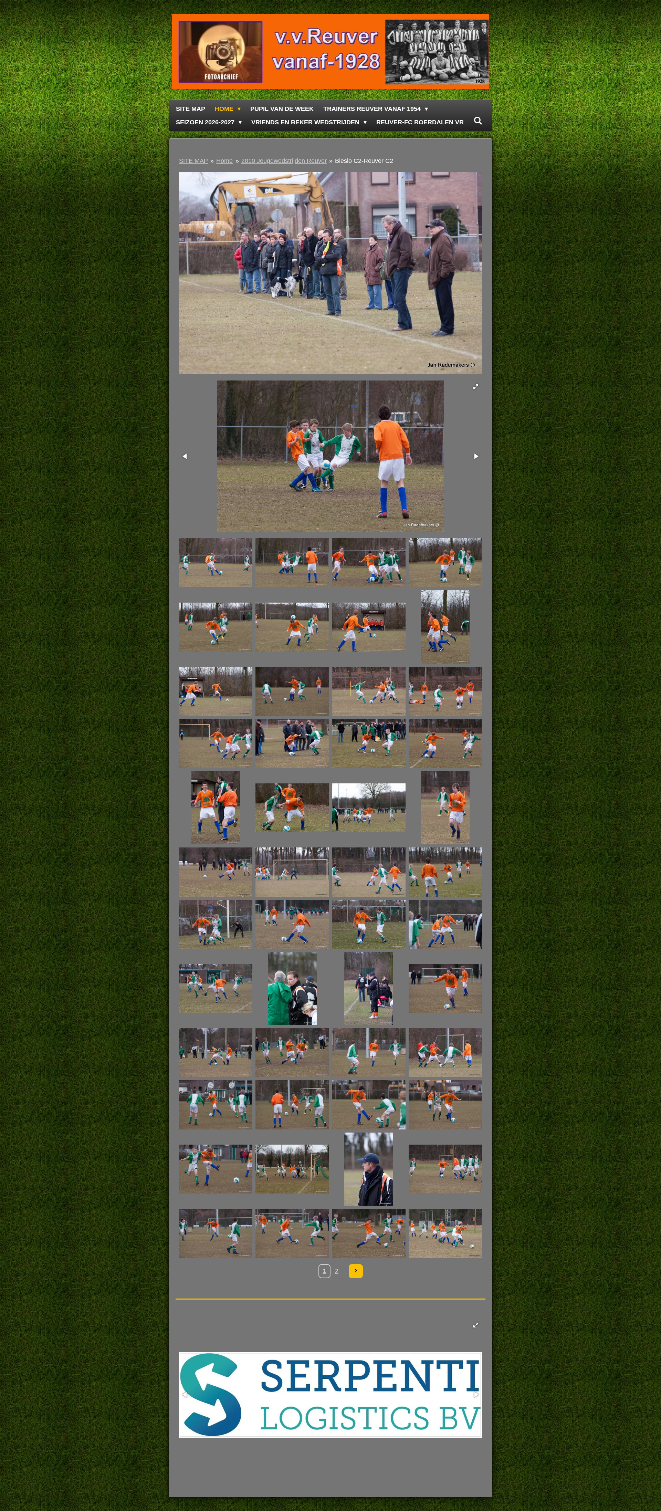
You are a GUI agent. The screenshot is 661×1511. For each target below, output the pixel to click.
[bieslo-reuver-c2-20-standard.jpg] (445, 808)
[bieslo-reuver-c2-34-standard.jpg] (292, 1053)
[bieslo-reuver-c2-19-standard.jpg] (368, 808)
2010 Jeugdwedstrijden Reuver (284, 160)
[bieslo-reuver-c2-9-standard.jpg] (216, 691)
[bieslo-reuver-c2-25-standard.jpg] (216, 924)
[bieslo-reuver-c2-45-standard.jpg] (216, 1233)
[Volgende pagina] (356, 1271)
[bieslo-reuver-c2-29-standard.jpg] (216, 988)
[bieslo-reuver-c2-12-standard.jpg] (445, 691)
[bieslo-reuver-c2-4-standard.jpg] (445, 563)
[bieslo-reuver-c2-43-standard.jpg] (368, 1169)
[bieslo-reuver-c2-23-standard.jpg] (368, 872)
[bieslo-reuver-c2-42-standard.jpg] (292, 1169)
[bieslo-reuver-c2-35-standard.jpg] (368, 1053)
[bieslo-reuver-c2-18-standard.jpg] (292, 808)
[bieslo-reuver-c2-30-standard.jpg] (292, 988)
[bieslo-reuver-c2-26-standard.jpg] (292, 924)
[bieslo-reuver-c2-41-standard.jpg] (216, 1169)
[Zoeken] (478, 121)
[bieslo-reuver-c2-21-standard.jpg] (216, 872)
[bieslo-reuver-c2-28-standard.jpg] (445, 924)
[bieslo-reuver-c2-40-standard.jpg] (445, 1105)
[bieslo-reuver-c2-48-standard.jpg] (445, 1233)
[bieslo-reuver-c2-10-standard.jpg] (292, 691)
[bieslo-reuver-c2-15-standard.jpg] (368, 743)
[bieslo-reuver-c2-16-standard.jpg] (445, 743)
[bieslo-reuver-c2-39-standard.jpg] (368, 1105)
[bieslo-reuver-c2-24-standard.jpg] (445, 872)
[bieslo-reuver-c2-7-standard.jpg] (368, 627)
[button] (475, 386)
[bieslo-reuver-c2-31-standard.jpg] (368, 988)
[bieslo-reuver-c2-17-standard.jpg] (216, 808)
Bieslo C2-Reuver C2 (364, 160)
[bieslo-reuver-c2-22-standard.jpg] (292, 872)
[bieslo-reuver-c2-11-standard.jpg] (368, 691)
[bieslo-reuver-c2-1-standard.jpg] (216, 563)
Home (224, 160)
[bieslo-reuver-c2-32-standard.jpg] (445, 988)
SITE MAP (193, 160)
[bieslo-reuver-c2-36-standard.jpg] (445, 1053)
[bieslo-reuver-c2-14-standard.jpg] (292, 743)
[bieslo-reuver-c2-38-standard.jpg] (292, 1105)
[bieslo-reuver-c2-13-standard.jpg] (216, 743)
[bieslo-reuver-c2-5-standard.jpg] (216, 627)
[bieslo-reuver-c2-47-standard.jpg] (368, 1233)
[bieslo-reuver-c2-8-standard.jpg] (445, 627)
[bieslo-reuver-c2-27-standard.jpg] (368, 924)
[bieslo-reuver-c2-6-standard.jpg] (292, 627)
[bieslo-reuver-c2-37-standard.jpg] (216, 1105)
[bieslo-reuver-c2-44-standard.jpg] (445, 1169)
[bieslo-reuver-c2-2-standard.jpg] (292, 563)
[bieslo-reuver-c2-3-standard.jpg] (368, 563)
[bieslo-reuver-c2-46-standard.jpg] (292, 1233)
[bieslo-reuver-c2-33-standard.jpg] (216, 1053)
